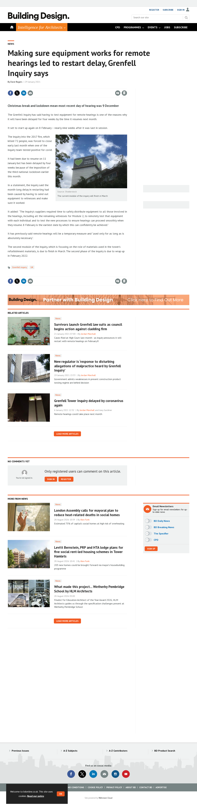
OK (60, 793)
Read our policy (35, 796)
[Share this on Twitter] (17, 93)
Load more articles (67, 433)
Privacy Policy (114, 787)
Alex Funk (85, 519)
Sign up (151, 548)
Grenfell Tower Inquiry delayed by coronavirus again (88, 402)
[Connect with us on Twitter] (82, 774)
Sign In (181, 10)
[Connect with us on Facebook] (71, 774)
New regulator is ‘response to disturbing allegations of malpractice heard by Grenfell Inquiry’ (87, 366)
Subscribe (168, 10)
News (11, 43)
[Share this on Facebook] (10, 93)
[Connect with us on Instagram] (115, 774)
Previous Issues (20, 750)
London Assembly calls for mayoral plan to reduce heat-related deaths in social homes (87, 512)
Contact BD (145, 787)
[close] (127, 86)
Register (154, 10)
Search (186, 17)
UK (32, 267)
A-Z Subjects (70, 750)
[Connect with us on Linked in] (93, 774)
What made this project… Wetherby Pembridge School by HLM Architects (89, 588)
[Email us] (104, 774)
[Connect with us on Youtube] (126, 774)
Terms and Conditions (71, 787)
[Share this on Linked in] (23, 93)
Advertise (161, 787)
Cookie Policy (95, 787)
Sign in (88, 86)
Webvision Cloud (105, 798)
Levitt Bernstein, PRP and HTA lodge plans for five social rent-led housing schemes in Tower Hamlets (88, 552)
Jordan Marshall (88, 333)
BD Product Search (164, 750)
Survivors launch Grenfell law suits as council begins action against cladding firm (88, 326)
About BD (131, 787)
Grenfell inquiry (19, 267)
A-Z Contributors (118, 750)
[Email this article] (30, 93)
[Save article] (124, 93)
